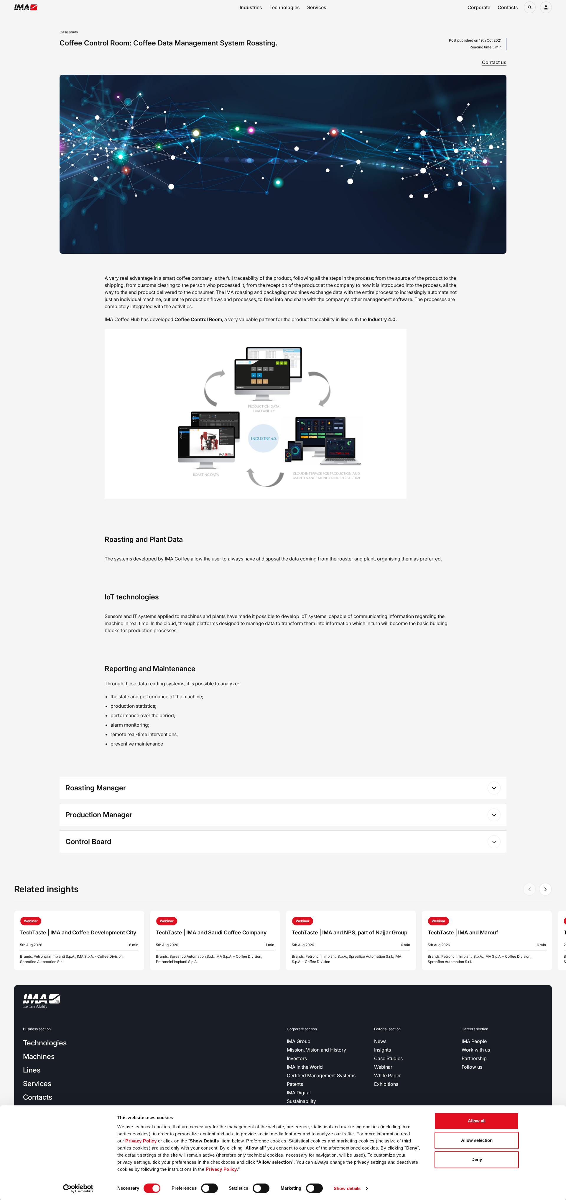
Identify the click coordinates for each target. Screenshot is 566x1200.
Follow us (472, 1067)
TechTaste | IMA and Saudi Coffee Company (211, 932)
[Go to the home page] (25, 7)
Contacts (508, 7)
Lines (31, 1070)
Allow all (477, 1120)
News (380, 1041)
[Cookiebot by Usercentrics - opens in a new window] (78, 1188)
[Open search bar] (530, 7)
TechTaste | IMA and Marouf (463, 932)
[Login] (546, 7)
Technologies (284, 7)
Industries (251, 7)
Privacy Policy (141, 1140)
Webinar (383, 1067)
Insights (382, 1050)
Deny (476, 1159)
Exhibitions (386, 1084)
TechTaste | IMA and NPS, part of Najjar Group (349, 932)
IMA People (474, 1041)
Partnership (474, 1058)
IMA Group (298, 1041)
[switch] (209, 1188)
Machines (39, 1056)
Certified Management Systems (321, 1075)
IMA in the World (305, 1067)
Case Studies (388, 1058)
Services (316, 7)
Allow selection (477, 1140)
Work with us (476, 1050)
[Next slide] (545, 889)
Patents (295, 1084)
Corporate (479, 7)
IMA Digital (299, 1093)
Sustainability (301, 1101)
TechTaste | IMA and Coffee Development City (78, 932)
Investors (297, 1058)
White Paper (387, 1075)
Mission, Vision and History (316, 1050)
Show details (347, 1188)
